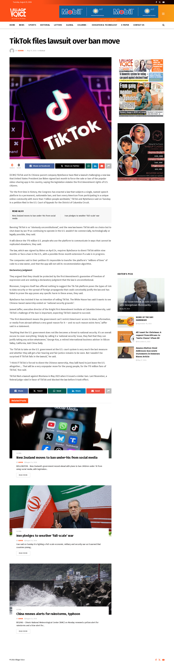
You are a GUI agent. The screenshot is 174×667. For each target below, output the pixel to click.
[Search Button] (163, 25)
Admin (21, 51)
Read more (24, 474)
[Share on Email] (102, 166)
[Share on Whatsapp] (88, 166)
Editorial (45, 25)
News (21, 25)
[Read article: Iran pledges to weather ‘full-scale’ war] (60, 510)
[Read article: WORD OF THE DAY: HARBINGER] (126, 322)
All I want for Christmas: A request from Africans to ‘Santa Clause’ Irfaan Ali (148, 335)
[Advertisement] (141, 386)
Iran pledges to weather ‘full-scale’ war (82, 216)
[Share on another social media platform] (108, 166)
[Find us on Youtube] (163, 2)
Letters (58, 25)
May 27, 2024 (141, 360)
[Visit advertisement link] (141, 87)
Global (69, 25)
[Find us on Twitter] (160, 2)
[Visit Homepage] (18, 13)
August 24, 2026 (31, 462)
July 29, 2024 (125, 309)
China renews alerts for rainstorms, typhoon (48, 614)
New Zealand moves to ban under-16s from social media (56, 457)
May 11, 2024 (32, 51)
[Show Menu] (163, 14)
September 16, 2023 (144, 324)
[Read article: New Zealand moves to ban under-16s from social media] (60, 432)
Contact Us (139, 25)
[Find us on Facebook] (156, 2)
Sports (32, 25)
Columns (81, 25)
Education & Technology (104, 25)
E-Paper (125, 25)
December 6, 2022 (143, 342)
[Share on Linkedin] (95, 166)
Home (12, 25)
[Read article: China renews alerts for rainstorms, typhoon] (60, 589)
